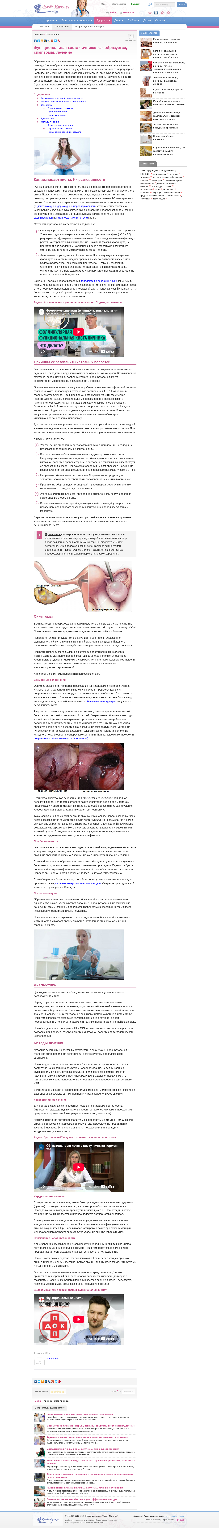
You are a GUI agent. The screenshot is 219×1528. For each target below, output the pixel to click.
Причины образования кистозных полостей (63, 101)
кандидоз (144, 193)
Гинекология (62, 26)
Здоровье (39, 34)
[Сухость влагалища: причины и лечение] (145, 92)
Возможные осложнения (60, 108)
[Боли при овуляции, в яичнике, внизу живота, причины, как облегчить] (145, 54)
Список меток (147, 164)
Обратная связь (119, 4)
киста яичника (61, 1401)
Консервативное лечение (60, 125)
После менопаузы (56, 115)
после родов (159, 199)
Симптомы (46, 105)
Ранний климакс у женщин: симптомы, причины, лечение (169, 103)
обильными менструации (101, 701)
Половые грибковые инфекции (163, 138)
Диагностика (47, 118)
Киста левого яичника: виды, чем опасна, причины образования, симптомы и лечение (91, 1462)
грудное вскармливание (152, 196)
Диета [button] (118, 20)
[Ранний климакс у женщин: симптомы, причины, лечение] (145, 104)
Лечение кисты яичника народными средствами (165, 126)
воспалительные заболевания (167, 177)
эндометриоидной (45, 206)
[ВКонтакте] (35, 41)
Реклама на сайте (152, 1520)
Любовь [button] (132, 20)
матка (157, 190)
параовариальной (84, 206)
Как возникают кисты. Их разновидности (62, 98)
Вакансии (135, 4)
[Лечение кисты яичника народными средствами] (145, 127)
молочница (168, 190)
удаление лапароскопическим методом (78, 883)
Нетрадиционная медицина (90, 26)
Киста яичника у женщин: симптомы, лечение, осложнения (80, 1414)
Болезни (44, 26)
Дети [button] (146, 20)
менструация (149, 170)
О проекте (137, 1516)
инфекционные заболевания (166, 193)
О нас (103, 4)
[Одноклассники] (42, 41)
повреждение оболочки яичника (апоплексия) (61, 738)
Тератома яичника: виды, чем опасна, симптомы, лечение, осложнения (87, 1437)
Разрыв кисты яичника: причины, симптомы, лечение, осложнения (85, 1487)
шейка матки (159, 174)
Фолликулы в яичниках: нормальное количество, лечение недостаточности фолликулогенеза (90, 1476)
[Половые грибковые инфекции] (145, 139)
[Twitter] (38, 41)
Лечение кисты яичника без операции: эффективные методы (82, 1499)
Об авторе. (53, 1358)
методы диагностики (161, 186)
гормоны (145, 177)
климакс (144, 180)
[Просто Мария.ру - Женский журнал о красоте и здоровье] (52, 13)
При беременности (57, 111)
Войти (113, 12)
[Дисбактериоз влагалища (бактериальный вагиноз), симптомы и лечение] (145, 116)
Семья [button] (159, 20)
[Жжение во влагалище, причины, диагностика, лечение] (145, 81)
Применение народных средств (64, 132)
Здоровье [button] (102, 20)
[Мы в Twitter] (168, 12)
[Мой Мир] (45, 41)
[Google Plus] (52, 41)
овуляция (145, 199)
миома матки (173, 196)
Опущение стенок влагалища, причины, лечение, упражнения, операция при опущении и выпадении (169, 67)
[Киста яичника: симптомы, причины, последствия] (145, 42)
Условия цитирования (175, 1516)
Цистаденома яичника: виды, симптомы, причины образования (83, 1449)
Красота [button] (50, 20)
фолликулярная (43, 217)
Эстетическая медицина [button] (76, 20)
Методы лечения (50, 121)
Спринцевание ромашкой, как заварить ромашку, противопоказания (169, 150)
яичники (48, 1401)
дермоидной (64, 206)
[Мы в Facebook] (162, 12)
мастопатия (146, 190)
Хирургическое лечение (59, 128)
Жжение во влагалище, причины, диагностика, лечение (165, 80)
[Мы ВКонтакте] (156, 12)
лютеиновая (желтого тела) (71, 217)
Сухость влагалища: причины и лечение (168, 91)
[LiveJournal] (49, 41)
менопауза (157, 180)
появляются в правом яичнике (98, 281)
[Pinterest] (59, 41)
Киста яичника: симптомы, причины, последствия (167, 41)
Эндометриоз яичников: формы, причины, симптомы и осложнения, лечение (91, 1425)
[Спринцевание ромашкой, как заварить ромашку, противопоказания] (145, 151)
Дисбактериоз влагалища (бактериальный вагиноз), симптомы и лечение (166, 115)
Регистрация (128, 12)
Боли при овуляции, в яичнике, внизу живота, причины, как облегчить (165, 53)
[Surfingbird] (55, 41)
